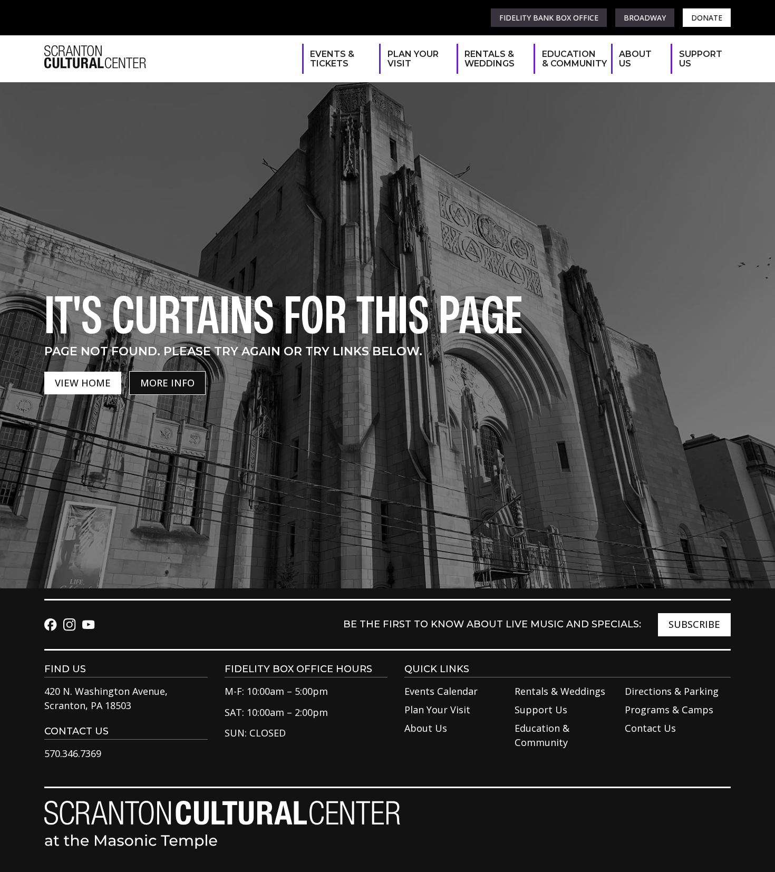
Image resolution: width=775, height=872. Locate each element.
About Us (635, 59)
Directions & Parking (672, 691)
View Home (83, 382)
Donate (706, 18)
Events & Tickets (332, 59)
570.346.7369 (72, 753)
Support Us (699, 59)
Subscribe (694, 624)
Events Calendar (441, 691)
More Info (167, 382)
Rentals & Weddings (489, 59)
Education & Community (571, 59)
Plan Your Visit (413, 59)
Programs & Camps (669, 709)
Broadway (645, 18)
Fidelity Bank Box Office (548, 18)
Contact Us (650, 728)
